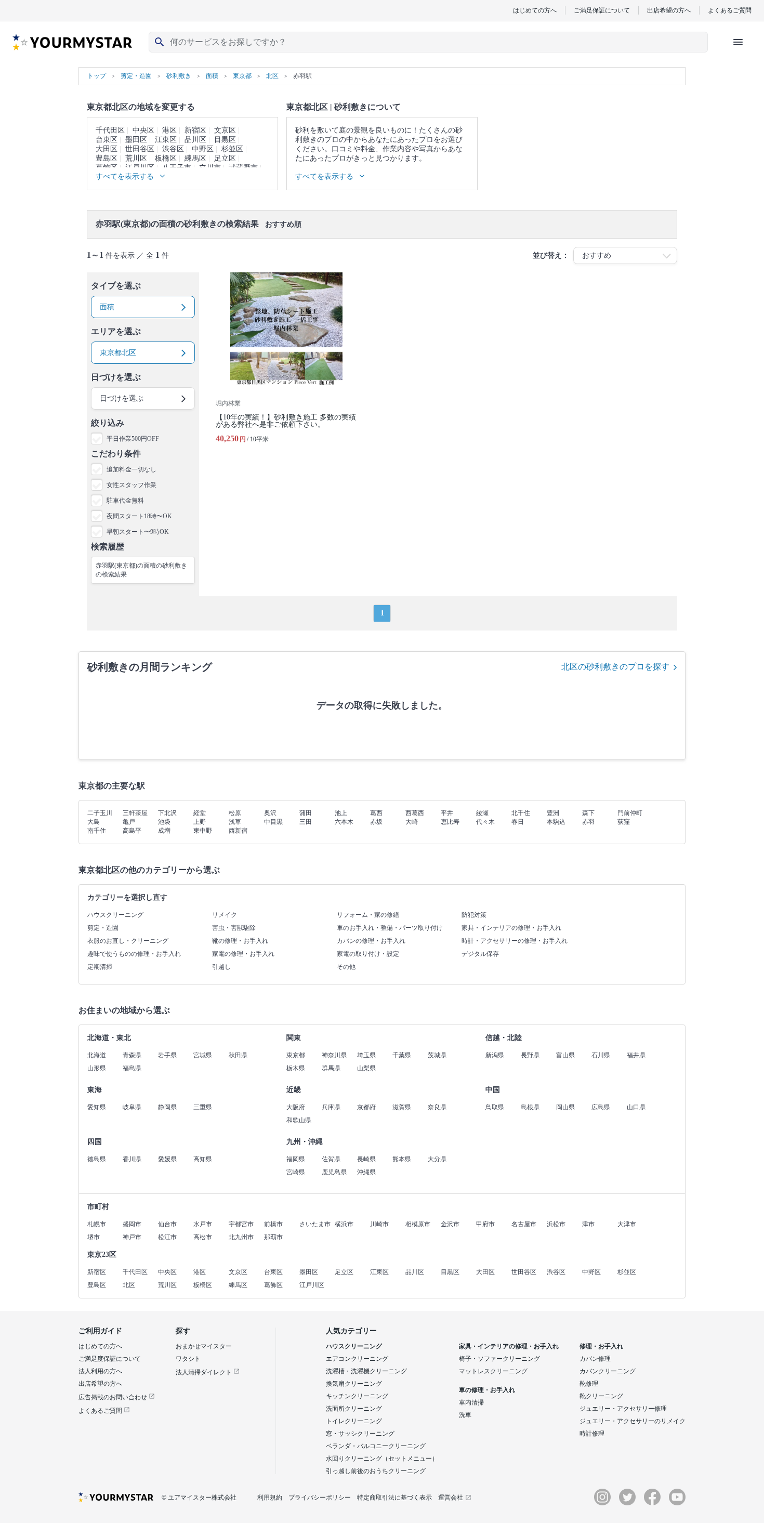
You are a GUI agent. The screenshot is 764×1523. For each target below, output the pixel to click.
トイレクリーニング (354, 1421)
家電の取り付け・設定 (368, 953)
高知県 (202, 1159)
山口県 (636, 1107)
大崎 (411, 821)
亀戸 (129, 821)
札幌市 (96, 1224)
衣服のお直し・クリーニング (127, 940)
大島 (93, 821)
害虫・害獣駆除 (234, 927)
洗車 (465, 1415)
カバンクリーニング (607, 1371)
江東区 (166, 139)
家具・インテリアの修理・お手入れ (511, 927)
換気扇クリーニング (354, 1383)
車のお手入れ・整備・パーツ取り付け (390, 927)
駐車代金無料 (125, 500)
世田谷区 (139, 149)
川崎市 (379, 1224)
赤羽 (588, 821)
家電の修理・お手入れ (243, 953)
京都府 (366, 1107)
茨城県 (437, 1055)
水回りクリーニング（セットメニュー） (382, 1458)
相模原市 (417, 1224)
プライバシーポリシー (319, 1497)
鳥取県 (494, 1107)
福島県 (132, 1068)
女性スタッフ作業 (131, 485)
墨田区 (136, 139)
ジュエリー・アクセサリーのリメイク (632, 1421)
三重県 (202, 1107)
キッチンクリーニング (357, 1396)
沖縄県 (366, 1172)
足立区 (225, 158)
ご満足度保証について (109, 1358)
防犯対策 (474, 914)
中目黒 (273, 821)
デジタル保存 (480, 953)
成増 (164, 830)
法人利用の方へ (100, 1371)
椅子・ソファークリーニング (499, 1358)
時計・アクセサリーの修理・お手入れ (515, 940)
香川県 (132, 1159)
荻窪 (623, 821)
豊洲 (553, 813)
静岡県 (167, 1107)
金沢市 (450, 1224)
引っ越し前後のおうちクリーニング (376, 1471)
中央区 (143, 130)
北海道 (96, 1055)
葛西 (376, 813)
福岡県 (295, 1159)
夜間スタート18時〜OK (139, 516)
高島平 (132, 830)
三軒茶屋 (135, 813)
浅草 (235, 821)
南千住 (96, 830)
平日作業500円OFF (133, 438)
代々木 (485, 821)
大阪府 (295, 1107)
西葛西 (414, 813)
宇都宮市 (241, 1224)
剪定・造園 (102, 927)
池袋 (164, 821)
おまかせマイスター (204, 1346)
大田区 (106, 149)
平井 (447, 813)
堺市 (93, 1237)
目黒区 (225, 139)
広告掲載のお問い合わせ (113, 1397)
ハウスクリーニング (115, 914)
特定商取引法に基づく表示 (394, 1497)
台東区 (106, 139)
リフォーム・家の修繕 (368, 914)
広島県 (600, 1107)
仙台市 (167, 1224)
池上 (341, 813)
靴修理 (588, 1383)
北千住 (520, 813)
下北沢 (167, 813)
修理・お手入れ (601, 1346)
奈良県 (437, 1107)
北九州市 (241, 1237)
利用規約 (269, 1497)
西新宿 (238, 830)
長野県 (530, 1055)
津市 (588, 1224)
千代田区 (110, 130)
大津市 (626, 1224)
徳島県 (96, 1159)
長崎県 (366, 1159)
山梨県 (366, 1068)
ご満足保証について (602, 10)
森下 (588, 813)
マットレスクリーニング (493, 1371)
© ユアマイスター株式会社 (199, 1497)
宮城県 (202, 1055)
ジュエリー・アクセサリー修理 (623, 1408)
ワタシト (188, 1358)
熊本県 (401, 1159)
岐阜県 (132, 1107)
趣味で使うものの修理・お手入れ (134, 953)
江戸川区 (311, 1285)
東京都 (295, 1055)
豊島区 (106, 158)
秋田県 (238, 1055)
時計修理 (591, 1433)
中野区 (203, 149)
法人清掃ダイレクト (204, 1372)
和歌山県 (298, 1120)
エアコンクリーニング (357, 1358)
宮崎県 (295, 1172)
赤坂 (376, 821)
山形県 (96, 1068)
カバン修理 (595, 1358)
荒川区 (136, 158)
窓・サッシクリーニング (360, 1433)
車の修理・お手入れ (487, 1390)
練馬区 (195, 158)
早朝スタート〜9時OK (138, 531)
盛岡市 (132, 1224)
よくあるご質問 (730, 10)
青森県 (132, 1055)
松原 (235, 813)
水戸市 (202, 1224)
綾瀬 (482, 813)
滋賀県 (401, 1107)
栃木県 (295, 1068)
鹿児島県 (334, 1172)
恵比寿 (450, 821)
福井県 (636, 1055)
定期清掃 (99, 966)
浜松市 (556, 1224)
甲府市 (485, 1224)
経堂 (199, 813)
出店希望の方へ (669, 10)
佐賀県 (331, 1159)
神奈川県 (334, 1055)
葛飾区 (273, 1285)
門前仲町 (629, 813)
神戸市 (132, 1237)
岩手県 (167, 1055)
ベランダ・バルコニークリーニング (376, 1446)
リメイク (224, 914)
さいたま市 (315, 1224)
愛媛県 (167, 1159)
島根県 (530, 1107)
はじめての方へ (535, 10)
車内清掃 (471, 1402)
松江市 (167, 1237)
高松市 (202, 1237)
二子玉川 (99, 813)
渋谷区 (173, 149)
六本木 (344, 821)
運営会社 (450, 1497)
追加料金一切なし (131, 469)
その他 (346, 966)
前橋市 (273, 1224)
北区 (129, 1285)
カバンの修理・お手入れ (371, 940)
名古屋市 (523, 1224)
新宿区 (195, 130)
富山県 (565, 1055)
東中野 (202, 830)
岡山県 (565, 1107)
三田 (305, 821)
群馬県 (331, 1068)
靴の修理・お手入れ (240, 940)
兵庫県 (331, 1107)
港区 (169, 130)
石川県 (600, 1055)
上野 (199, 821)
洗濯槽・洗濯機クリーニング (366, 1371)
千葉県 (401, 1055)
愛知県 (96, 1107)
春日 (517, 821)
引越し (221, 966)
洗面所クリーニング (354, 1408)
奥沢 (270, 813)
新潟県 (494, 1055)
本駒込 (556, 821)
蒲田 (305, 813)
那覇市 (273, 1237)
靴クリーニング (601, 1396)
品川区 (195, 139)
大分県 (437, 1159)
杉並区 (232, 149)
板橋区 (166, 158)
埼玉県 (366, 1055)
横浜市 (344, 1224)
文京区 (225, 130)
